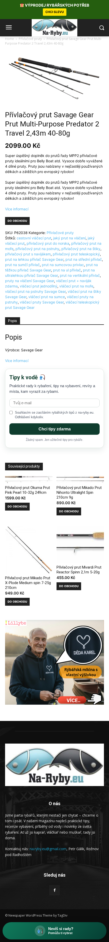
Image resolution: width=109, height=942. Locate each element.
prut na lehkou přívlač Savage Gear (34, 259)
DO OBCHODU (17, 221)
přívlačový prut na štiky (80, 249)
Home (9, 39)
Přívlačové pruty (30, 39)
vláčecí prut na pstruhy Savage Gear (35, 291)
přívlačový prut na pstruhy (37, 249)
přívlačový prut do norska (48, 243)
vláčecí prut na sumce (46, 297)
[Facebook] (54, 890)
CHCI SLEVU (54, 12)
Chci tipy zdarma (55, 429)
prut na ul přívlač (67, 270)
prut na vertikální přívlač (80, 275)
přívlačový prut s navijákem (28, 254)
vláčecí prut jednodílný (38, 286)
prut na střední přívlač (83, 259)
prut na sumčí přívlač (22, 265)
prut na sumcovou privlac (63, 265)
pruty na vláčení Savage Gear (29, 281)
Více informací (16, 209)
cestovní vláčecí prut (34, 238)
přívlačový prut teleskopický (76, 254)
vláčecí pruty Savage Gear (42, 302)
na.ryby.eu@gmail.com (48, 848)
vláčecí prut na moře (76, 286)
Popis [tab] (12, 321)
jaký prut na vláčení (69, 238)
